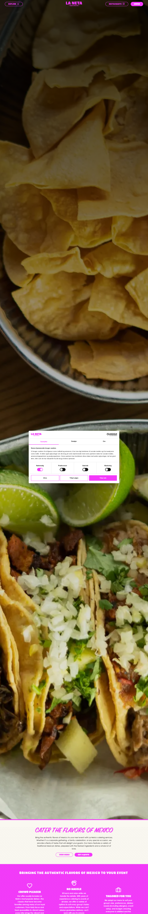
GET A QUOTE (83, 855)
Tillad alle (103, 478)
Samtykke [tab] (43, 441)
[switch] (63, 469)
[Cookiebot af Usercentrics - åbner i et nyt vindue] (108, 434)
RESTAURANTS (115, 4)
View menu (64, 855)
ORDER (137, 4)
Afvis (45, 478)
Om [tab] (104, 441)
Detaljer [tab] (74, 441)
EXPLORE (12, 4)
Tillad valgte (74, 478)
